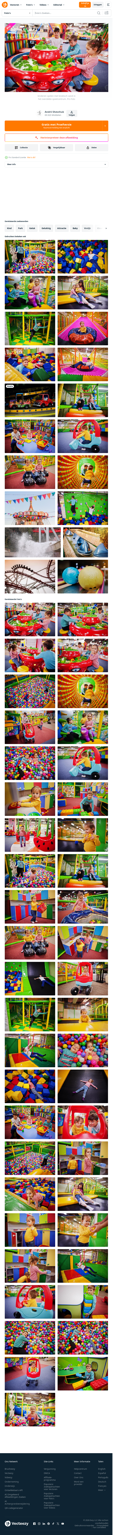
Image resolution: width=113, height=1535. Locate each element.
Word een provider (79, 1481)
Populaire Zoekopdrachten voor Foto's (52, 1494)
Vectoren (14, 4)
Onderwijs (10, 1484)
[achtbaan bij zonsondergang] (30, 575)
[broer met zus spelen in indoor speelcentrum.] (83, 399)
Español (100, 1471)
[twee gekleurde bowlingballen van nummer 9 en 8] (83, 575)
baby (75, 226)
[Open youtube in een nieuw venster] (63, 1522)
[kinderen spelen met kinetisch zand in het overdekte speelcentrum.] (30, 618)
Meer (98, 1488)
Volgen (72, 115)
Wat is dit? (31, 157)
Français (100, 1484)
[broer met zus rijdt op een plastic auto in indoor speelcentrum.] (83, 1121)
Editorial (57, 4)
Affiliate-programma (50, 1477)
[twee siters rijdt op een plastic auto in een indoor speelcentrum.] (30, 470)
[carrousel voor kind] (30, 399)
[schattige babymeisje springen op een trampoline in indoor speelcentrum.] (83, 1013)
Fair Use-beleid (97, 1526)
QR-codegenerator (14, 1506)
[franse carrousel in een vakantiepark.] (30, 507)
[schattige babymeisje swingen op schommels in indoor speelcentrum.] (30, 833)
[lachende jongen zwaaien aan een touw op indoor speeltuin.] (30, 1049)
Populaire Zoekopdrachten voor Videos (52, 1504)
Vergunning (50, 1467)
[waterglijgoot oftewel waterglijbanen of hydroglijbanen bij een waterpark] (33, 541)
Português (101, 1476)
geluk (32, 226)
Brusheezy (10, 1467)
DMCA (47, 1471)
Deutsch (100, 1480)
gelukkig (46, 226)
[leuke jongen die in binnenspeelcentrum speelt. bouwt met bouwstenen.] (83, 797)
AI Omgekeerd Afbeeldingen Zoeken (15, 1494)
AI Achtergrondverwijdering (17, 1501)
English (99, 1467)
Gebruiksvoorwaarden (82, 1524)
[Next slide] (101, 226)
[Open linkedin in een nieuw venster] (44, 1522)
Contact (78, 1471)
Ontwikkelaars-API (14, 1488)
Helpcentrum (80, 1467)
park (20, 226)
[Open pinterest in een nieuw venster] (48, 1522)
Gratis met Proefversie (57, 126)
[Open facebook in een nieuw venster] (34, 1522)
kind (9, 226)
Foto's (29, 4)
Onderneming (12, 1480)
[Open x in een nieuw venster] (58, 1522)
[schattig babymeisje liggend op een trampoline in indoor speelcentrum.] (83, 1085)
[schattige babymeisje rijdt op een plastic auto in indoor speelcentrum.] (83, 435)
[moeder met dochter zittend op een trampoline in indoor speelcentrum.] (83, 1192)
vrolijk (87, 226)
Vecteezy (9, 1471)
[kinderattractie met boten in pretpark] (85, 541)
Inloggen (98, 4)
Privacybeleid (100, 1524)
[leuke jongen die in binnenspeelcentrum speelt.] (30, 327)
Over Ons (78, 1476)
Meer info (11, 163)
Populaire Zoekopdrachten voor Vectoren (52, 1485)
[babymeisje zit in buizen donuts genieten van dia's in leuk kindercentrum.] (83, 327)
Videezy (8, 1476)
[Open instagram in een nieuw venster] (39, 1522)
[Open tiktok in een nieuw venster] (53, 1522)
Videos (43, 4)
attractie (61, 226)
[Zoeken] (98, 13)
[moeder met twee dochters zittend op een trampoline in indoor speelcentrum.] (83, 291)
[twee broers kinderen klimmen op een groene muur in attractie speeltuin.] (83, 507)
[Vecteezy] (5, 5)
